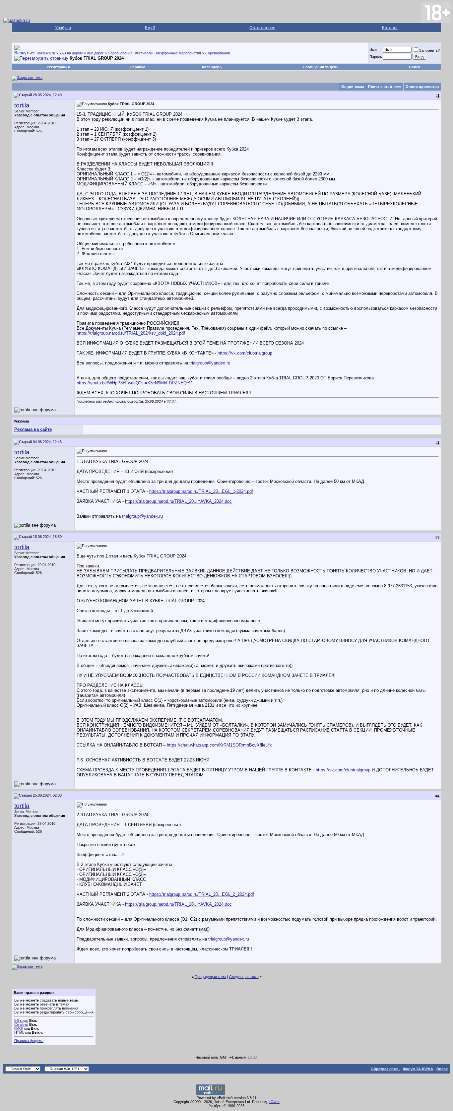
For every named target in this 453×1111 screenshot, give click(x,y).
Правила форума (28, 1041)
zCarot (274, 1102)
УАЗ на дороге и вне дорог (81, 53)
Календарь (212, 67)
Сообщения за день (321, 67)
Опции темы (352, 87)
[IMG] (18, 1028)
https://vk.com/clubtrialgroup (245, 353)
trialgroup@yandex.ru (209, 362)
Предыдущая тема (210, 977)
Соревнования (217, 53)
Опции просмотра (422, 87)
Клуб (150, 27)
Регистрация (58, 67)
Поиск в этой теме (384, 87)
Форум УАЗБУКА (418, 1069)
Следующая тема (244, 977)
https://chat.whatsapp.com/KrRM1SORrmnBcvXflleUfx (219, 745)
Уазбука (63, 27)
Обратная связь (385, 1069)
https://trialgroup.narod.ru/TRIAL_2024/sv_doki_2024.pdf (131, 333)
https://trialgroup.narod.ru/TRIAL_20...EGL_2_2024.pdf (201, 894)
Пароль (375, 57)
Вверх (442, 1069)
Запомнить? (429, 50)
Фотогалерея (262, 27)
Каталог (390, 27)
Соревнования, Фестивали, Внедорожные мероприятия (154, 53)
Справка (137, 67)
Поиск (414, 67)
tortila (22, 105)
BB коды (21, 1020)
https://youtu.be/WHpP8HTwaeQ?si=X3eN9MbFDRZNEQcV (134, 382)
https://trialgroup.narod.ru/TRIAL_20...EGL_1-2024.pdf (201, 491)
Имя (373, 50)
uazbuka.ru (46, 53)
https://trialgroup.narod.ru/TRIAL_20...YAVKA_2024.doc (178, 501)
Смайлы (21, 1024)
